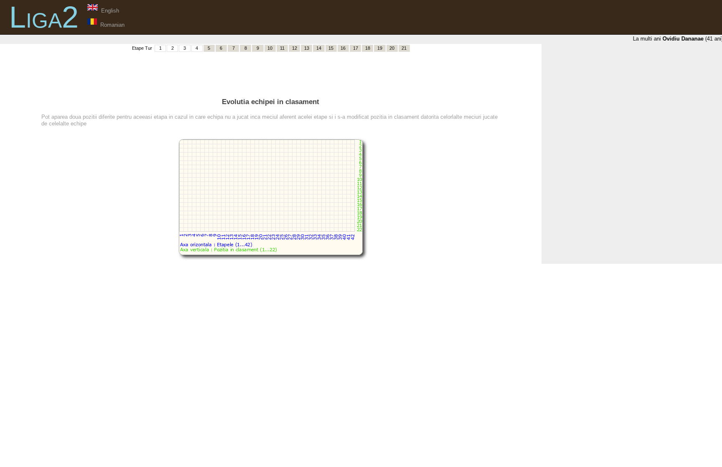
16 (343, 48)
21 (404, 48)
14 (318, 48)
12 (294, 48)
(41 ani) (691, 39)
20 (391, 48)
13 (306, 48)
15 (330, 48)
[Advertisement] (271, 71)
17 (355, 48)
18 (367, 48)
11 (282, 48)
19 (379, 48)
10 (269, 48)
